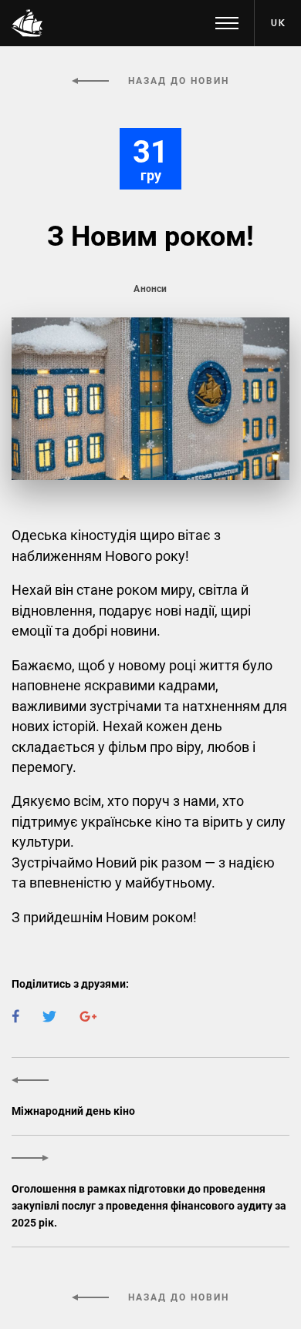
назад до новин (176, 81)
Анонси (150, 289)
